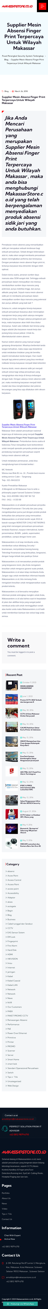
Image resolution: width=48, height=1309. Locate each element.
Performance (13, 1024)
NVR (10, 1002)
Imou (10, 963)
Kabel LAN (12, 985)
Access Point (13, 884)
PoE (9, 1029)
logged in (23, 652)
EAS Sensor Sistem (16, 932)
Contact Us (7, 1219)
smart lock (12, 1064)
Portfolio (5, 1193)
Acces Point (13, 875)
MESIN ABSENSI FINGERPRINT (26, 687)
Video (4, 1208)
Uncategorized (14, 1081)
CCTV (10, 928)
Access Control (14, 880)
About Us (6, 1198)
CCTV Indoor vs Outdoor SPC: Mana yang (30, 816)
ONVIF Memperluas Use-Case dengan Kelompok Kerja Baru (30, 743)
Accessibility (13, 893)
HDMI (10, 954)
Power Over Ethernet (17, 1033)
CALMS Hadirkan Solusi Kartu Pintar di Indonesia (30, 729)
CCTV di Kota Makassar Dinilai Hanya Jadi (30, 715)
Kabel (10, 976)
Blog (6, 91)
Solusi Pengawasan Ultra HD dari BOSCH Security (30, 802)
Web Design (13, 1085)
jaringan (11, 972)
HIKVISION (13, 959)
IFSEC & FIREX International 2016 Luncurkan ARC (27, 787)
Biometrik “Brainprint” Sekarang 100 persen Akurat (29, 830)
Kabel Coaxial (14, 980)
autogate (12, 906)
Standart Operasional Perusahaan (23, 1068)
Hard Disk (12, 950)
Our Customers (15, 1007)
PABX (10, 1011)
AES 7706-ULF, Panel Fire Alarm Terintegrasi (30, 773)
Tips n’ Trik (7, 1214)
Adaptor (11, 897)
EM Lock (11, 937)
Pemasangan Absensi (17, 1020)
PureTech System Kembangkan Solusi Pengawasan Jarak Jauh (29, 758)
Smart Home (13, 1059)
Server (10, 1055)
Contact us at (18, 1117)
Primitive (12, 1037)
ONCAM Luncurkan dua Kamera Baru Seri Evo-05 (30, 845)
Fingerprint (13, 941)
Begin (10, 910)
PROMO (11, 1046)
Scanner (11, 1050)
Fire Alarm (12, 945)
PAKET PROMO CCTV (18, 1015)
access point (13, 889)
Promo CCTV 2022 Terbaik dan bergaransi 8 (31, 701)
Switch (11, 1072)
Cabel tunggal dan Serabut (20, 924)
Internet (11, 967)
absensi (11, 871)
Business (11, 919)
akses (10, 902)
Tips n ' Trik (13, 1077)
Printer (11, 1042)
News (10, 998)
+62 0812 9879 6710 (19, 1134)
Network (11, 989)
